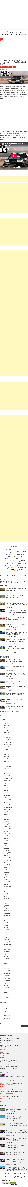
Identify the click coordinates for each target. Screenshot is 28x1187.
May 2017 (6, 990)
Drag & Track (7, 1011)
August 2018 (7, 954)
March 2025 (6, 764)
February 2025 (7, 766)
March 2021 (6, 879)
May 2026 (6, 730)
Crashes (5, 1008)
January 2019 (7, 942)
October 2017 (7, 978)
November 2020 (8, 889)
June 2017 (6, 987)
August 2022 (7, 838)
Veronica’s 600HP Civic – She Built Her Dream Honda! (13, 575)
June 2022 (6, 843)
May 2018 (6, 961)
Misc (15, 67)
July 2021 (6, 869)
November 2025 (7, 744)
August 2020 (7, 896)
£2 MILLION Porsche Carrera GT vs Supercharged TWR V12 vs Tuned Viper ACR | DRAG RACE (16, 648)
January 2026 (7, 739)
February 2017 (7, 997)
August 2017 (6, 983)
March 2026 (6, 735)
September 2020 (8, 894)
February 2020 (7, 910)
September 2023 (8, 807)
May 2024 (6, 788)
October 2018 (7, 949)
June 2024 (6, 785)
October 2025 (7, 747)
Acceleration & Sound (6, 67)
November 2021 (7, 860)
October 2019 (7, 920)
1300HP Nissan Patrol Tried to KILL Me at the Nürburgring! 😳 (16, 626)
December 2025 (7, 742)
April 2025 (6, 761)
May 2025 (6, 759)
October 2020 (7, 891)
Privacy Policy (14, 1184)
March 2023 (6, 821)
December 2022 (7, 829)
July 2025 (6, 754)
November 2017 (7, 975)
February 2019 (7, 939)
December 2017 (7, 973)
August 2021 (6, 867)
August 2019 (7, 925)
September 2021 (7, 865)
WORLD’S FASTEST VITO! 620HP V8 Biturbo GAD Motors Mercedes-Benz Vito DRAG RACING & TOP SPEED (16, 674)
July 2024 (6, 783)
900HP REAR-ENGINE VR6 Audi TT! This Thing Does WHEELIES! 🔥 (17, 633)
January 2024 (7, 797)
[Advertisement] (14, 15)
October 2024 (7, 776)
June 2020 (6, 901)
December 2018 (7, 944)
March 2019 (6, 937)
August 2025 (7, 751)
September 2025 (8, 749)
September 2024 (8, 778)
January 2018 (7, 971)
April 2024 (6, 790)
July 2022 (6, 841)
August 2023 (7, 809)
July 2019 (6, 927)
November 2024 (7, 773)
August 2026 (7, 723)
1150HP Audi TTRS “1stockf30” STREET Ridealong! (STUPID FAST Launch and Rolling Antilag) (9, 1068)
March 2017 (6, 995)
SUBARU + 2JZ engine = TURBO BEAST (14, 681)
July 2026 (6, 725)
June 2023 (6, 814)
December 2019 (7, 915)
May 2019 (6, 932)
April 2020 (6, 906)
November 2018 (7, 947)
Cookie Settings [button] (6, 1183)
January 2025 (7, 768)
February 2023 (7, 824)
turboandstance (21, 67)
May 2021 (6, 874)
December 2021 (7, 857)
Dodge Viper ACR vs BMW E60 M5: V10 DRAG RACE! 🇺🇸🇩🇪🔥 (16, 618)
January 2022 (7, 855)
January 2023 (7, 826)
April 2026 (6, 732)
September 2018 (8, 951)
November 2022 (7, 831)
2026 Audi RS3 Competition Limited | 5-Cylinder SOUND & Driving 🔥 (16, 640)
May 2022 (6, 845)
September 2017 (7, 980)
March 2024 (6, 792)
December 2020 (7, 886)
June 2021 (6, 872)
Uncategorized (7, 1018)
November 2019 (7, 918)
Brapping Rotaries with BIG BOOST (13, 1096)
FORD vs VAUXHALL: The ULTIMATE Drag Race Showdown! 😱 (15, 596)
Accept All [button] (13, 1183)
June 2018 (6, 959)
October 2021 (7, 862)
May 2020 (6, 903)
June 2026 (6, 727)
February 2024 (7, 795)
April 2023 (6, 819)
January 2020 (7, 913)
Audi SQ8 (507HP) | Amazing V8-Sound (14, 706)
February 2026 (7, 737)
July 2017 (6, 985)
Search (2, 1024)
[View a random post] (25, 40)
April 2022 (6, 848)
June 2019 (6, 930)
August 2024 (7, 780)
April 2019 (6, 934)
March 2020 (6, 908)
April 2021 (6, 877)
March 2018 (6, 966)
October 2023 (7, 804)
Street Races (7, 1015)
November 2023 (7, 802)
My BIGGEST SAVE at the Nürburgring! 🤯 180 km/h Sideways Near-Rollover (16, 611)
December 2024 (7, 771)
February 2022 (7, 853)
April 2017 (6, 992)
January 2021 (7, 884)
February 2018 (7, 968)
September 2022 (8, 836)
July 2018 (6, 956)
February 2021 (7, 882)
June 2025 (6, 756)
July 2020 (6, 898)
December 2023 (7, 800)
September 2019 (8, 922)
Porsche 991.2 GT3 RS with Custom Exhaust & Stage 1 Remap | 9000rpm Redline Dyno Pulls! (13, 582)
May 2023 (6, 817)
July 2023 (6, 812)
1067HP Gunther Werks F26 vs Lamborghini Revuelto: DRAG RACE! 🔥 (16, 604)
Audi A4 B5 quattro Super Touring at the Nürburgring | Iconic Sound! (16, 589)
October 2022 (7, 833)
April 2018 (6, 963)
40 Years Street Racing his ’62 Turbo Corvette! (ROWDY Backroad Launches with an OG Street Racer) (16, 1076)
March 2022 (6, 850)
